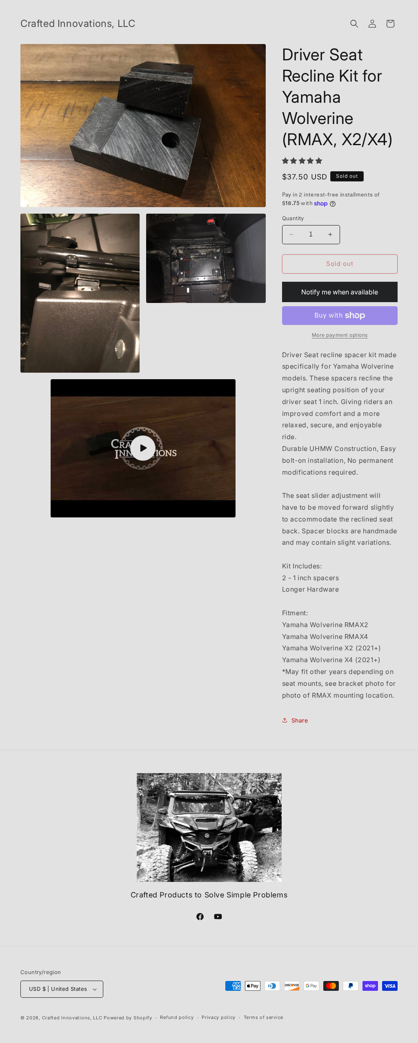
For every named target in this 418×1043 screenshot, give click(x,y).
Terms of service (263, 1017)
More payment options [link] (340, 335)
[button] (354, 24)
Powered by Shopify (128, 1018)
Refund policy (176, 1017)
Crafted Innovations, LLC (72, 1018)
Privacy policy (219, 1017)
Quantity (293, 218)
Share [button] (299, 720)
